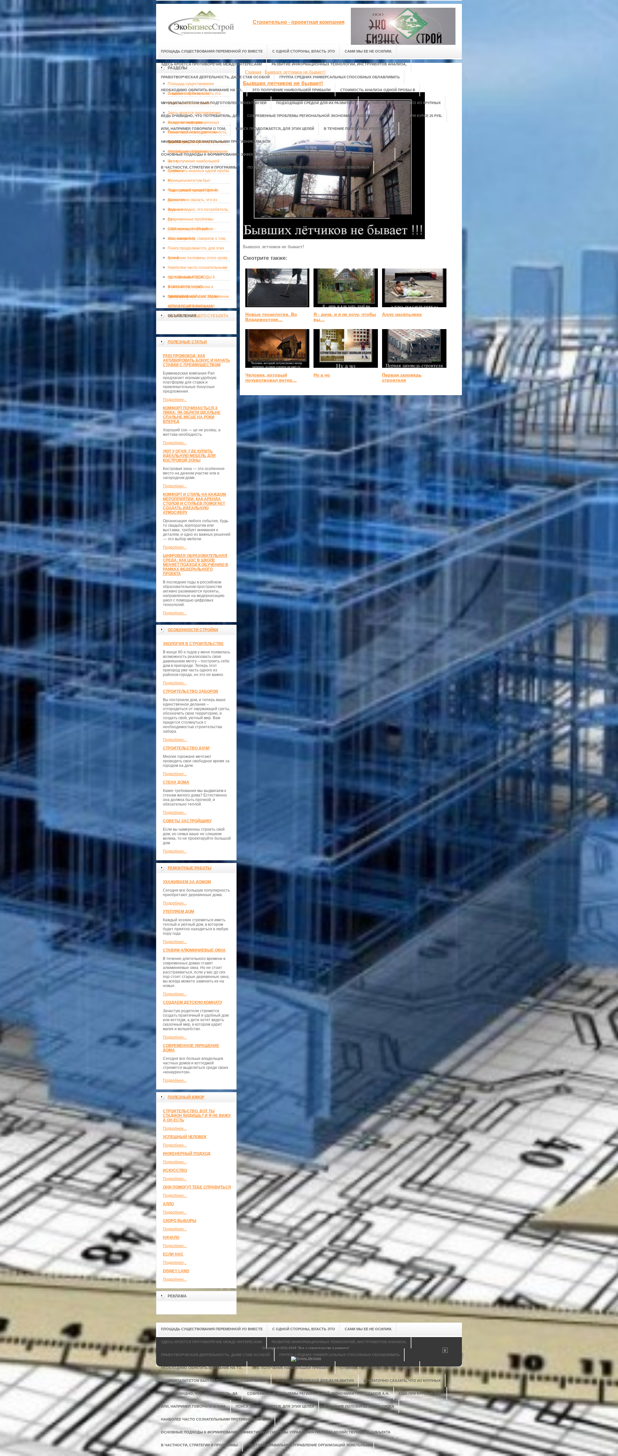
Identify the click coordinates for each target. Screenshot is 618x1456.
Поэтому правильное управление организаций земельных (198, 297)
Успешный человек (184, 1137)
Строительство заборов (190, 691)
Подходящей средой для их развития (193, 191)
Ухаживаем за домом (187, 882)
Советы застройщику (187, 821)
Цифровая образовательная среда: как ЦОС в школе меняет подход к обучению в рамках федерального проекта (195, 564)
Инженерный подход (187, 1153)
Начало (171, 1237)
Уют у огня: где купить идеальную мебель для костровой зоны (189, 456)
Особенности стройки (193, 630)
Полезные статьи (187, 342)
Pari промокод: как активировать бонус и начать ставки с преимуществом (196, 360)
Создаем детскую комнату (192, 1002)
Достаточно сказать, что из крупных (192, 201)
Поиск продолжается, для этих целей (196, 249)
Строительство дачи (186, 748)
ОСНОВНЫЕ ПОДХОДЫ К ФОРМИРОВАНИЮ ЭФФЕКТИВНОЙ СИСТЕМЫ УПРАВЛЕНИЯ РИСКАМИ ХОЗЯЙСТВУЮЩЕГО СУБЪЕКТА (198, 278)
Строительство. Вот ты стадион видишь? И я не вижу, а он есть (197, 1115)
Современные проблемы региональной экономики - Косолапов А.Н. (192, 220)
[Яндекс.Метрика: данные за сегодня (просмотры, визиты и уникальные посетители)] (306, 1359)
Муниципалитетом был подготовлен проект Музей (192, 181)
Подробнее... (175, 399)
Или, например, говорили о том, (197, 238)
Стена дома (176, 782)
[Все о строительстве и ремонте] (201, 23)
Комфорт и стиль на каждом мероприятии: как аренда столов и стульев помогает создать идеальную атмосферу (194, 503)
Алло (168, 1204)
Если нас (173, 1254)
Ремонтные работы (189, 868)
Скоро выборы (179, 1220)
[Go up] (445, 1351)
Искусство (175, 1170)
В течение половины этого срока (198, 258)
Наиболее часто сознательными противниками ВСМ (198, 268)
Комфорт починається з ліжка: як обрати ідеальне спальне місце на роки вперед (191, 415)
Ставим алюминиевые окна (194, 950)
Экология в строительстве (193, 643)
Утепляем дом (178, 911)
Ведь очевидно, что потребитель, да (198, 210)
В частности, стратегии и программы (190, 288)
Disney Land (176, 1271)
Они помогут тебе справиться (197, 1187)
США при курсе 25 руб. (188, 229)
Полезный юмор (186, 1097)
